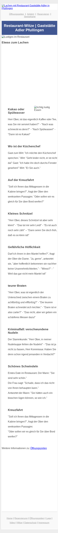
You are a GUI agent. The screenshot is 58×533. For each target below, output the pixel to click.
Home (10, 518)
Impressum (43, 522)
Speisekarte (30, 16)
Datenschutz (30, 522)
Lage (48, 518)
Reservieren (43, 14)
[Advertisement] (29, 76)
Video (12, 522)
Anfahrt (30, 14)
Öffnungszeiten (16, 14)
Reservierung (21, 518)
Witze (19, 522)
